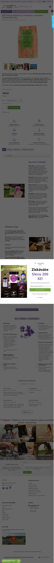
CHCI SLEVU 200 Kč (40, 289)
